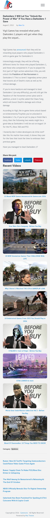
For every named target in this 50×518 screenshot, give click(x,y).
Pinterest (38, 160)
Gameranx (24, 513)
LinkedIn (28, 160)
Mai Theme (29, 515)
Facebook (7, 160)
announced (21, 49)
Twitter (18, 160)
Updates (14, 449)
